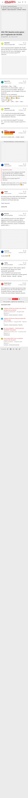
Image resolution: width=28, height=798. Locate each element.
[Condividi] (24, 43)
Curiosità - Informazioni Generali (11, 344)
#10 (25, 283)
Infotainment (7, 334)
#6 (25, 191)
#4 (25, 131)
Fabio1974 (5, 36)
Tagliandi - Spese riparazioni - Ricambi (13, 314)
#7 (25, 213)
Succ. (14, 299)
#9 (25, 263)
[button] (2, 2)
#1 (25, 43)
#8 (25, 251)
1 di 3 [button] (9, 299)
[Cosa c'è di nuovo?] (22, 2)
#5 (25, 164)
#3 (25, 108)
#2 (25, 81)
